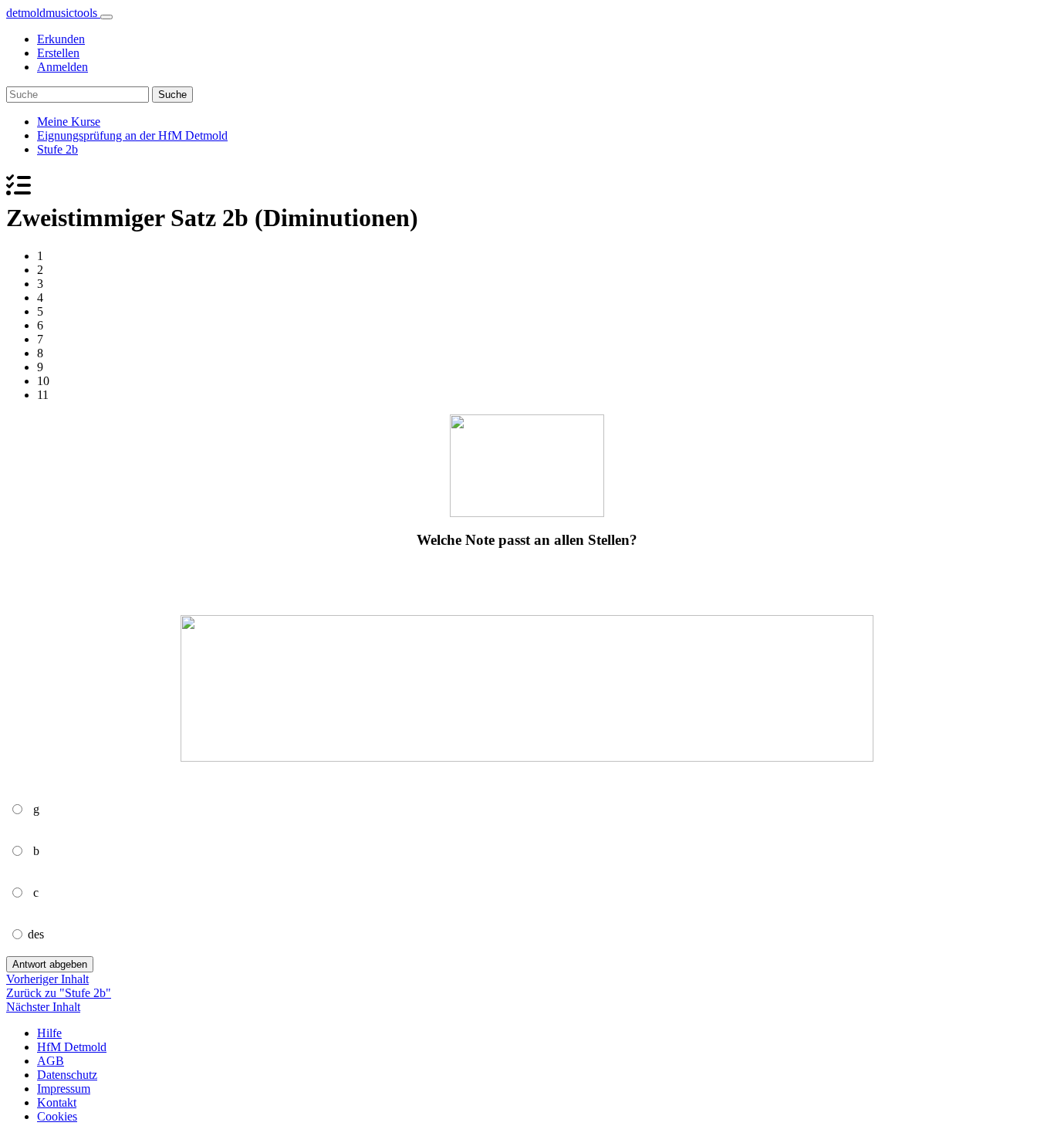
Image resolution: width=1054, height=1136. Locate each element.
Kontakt (56, 1102)
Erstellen (58, 52)
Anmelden (62, 66)
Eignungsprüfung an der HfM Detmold (132, 135)
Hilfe (49, 1033)
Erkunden (61, 39)
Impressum (63, 1088)
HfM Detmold (71, 1046)
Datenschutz (67, 1074)
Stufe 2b (57, 149)
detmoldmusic (51, 12)
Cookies (57, 1116)
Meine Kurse (68, 121)
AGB (50, 1060)
